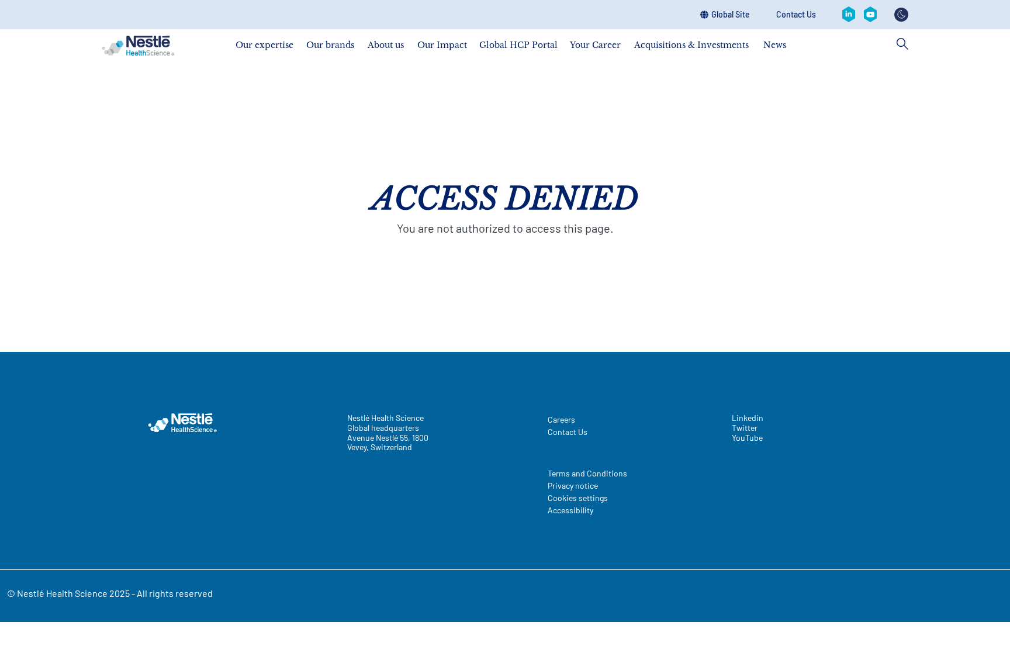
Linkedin (747, 418)
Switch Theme (901, 15)
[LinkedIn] (848, 14)
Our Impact (442, 45)
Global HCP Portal (518, 45)
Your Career (595, 45)
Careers (561, 419)
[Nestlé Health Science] (138, 45)
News (774, 45)
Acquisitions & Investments (691, 45)
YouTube (747, 438)
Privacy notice (573, 485)
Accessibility (570, 510)
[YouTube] (870, 14)
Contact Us (796, 14)
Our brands (330, 45)
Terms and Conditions (587, 473)
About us (386, 45)
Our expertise (264, 45)
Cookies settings (578, 498)
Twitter (745, 428)
